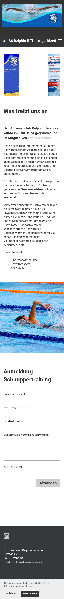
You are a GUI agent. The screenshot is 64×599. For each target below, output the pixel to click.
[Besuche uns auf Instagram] (6, 537)
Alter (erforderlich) (13, 466)
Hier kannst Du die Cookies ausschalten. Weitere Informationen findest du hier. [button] (27, 585)
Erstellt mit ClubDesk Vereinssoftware (23, 562)
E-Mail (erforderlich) (13, 421)
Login (42, 41)
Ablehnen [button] (11, 593)
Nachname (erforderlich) (16, 407)
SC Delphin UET (21, 41)
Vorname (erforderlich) (15, 394)
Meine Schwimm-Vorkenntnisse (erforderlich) (26, 435)
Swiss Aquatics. (40, 138)
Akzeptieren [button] (30, 593)
